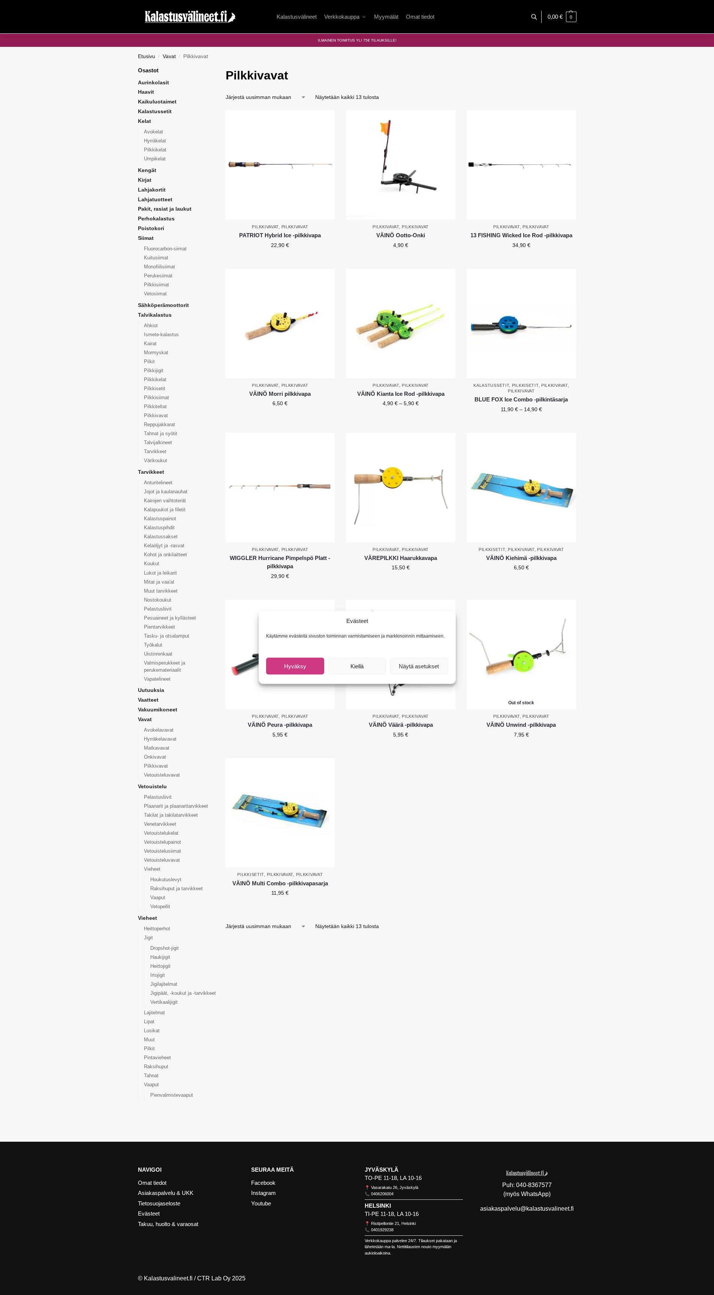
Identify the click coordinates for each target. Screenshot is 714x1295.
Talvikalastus (155, 315)
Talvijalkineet (158, 442)
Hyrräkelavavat (160, 739)
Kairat (150, 343)
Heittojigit (160, 966)
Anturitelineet (158, 482)
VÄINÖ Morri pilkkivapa (280, 394)
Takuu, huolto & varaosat (168, 1224)
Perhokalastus (156, 219)
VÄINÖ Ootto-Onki (400, 235)
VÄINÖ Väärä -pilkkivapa (401, 725)
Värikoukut (155, 460)
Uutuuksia (151, 690)
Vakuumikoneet (157, 710)
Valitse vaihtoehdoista (279, 261)
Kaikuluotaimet (157, 102)
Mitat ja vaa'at (159, 582)
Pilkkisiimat (156, 284)
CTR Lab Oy (214, 1278)
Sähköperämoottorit (163, 305)
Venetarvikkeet (160, 824)
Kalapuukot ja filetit (165, 509)
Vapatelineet (157, 679)
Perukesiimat (158, 275)
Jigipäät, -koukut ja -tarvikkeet (183, 993)
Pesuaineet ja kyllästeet (170, 618)
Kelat (144, 121)
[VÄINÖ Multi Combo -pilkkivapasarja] (280, 813)
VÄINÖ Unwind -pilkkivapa (521, 725)
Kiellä (357, 666)
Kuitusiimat (156, 257)
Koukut (151, 563)
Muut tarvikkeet (161, 591)
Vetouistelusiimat (162, 851)
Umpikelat (155, 159)
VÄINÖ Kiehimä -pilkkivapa (521, 558)
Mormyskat (156, 352)
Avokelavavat (159, 730)
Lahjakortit (152, 190)
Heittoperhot (157, 928)
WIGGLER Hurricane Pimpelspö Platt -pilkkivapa (280, 562)
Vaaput (157, 897)
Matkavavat (156, 748)
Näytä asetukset (419, 666)
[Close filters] (228, 935)
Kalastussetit (491, 385)
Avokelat (153, 132)
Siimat (146, 238)
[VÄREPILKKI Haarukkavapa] (400, 487)
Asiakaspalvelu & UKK (165, 1193)
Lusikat (152, 1030)
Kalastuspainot (160, 518)
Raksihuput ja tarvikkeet (176, 888)
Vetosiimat (155, 293)
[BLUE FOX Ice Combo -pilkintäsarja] (521, 323)
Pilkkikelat (155, 150)
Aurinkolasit (153, 82)
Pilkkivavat (265, 227)
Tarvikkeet (155, 451)
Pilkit (149, 361)
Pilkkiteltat (155, 406)
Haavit (146, 92)
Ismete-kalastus (161, 334)
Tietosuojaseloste (159, 1203)
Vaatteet (148, 700)
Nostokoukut (157, 600)
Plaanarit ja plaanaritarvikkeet (176, 806)
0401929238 (382, 1230)
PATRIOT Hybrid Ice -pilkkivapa (280, 235)
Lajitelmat (154, 1012)
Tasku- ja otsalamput (166, 636)
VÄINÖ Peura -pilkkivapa (280, 725)
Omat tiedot (152, 1183)
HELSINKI (378, 1205)
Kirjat (144, 180)
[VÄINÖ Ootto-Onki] (400, 165)
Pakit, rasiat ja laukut (165, 209)
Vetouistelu (152, 786)
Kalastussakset (161, 536)
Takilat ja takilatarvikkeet (171, 815)
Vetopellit (160, 906)
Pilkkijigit (153, 370)
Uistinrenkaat (158, 654)
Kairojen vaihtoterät (165, 500)
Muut (149, 1039)
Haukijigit (160, 957)
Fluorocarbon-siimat (165, 249)
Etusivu (146, 56)
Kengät (147, 170)
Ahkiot (151, 325)
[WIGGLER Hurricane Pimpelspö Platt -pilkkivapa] (280, 487)
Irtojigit (157, 975)
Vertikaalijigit (164, 1002)
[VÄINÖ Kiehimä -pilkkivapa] (521, 487)
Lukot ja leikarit (160, 573)
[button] (562, 17)
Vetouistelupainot (162, 842)
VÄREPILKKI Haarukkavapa (400, 558)
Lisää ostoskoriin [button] (401, 261)
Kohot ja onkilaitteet (165, 554)
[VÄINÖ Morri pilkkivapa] (280, 323)
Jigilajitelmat (163, 984)
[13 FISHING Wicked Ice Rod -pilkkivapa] (521, 165)
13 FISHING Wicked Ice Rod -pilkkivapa (521, 235)
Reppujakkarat (159, 424)
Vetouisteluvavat (162, 775)
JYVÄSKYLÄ (381, 1169)
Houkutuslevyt (165, 879)
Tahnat (151, 1075)
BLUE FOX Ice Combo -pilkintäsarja (521, 399)
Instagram (263, 1193)
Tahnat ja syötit (160, 433)
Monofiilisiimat (159, 266)
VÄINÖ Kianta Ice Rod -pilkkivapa (401, 394)
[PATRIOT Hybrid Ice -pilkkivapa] (280, 165)
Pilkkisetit (525, 385)
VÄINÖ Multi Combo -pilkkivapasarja (280, 883)
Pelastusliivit (158, 609)
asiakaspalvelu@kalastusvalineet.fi (527, 1208)
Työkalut (153, 645)
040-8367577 (534, 1185)
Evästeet (149, 1213)
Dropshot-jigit (164, 948)
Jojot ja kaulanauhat (165, 491)
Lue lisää (521, 751)
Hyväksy (295, 666)
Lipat (149, 1021)
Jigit (148, 937)
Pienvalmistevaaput (171, 1095)
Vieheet (152, 869)
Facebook (263, 1183)
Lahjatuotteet (155, 199)
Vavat (169, 56)
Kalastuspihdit (159, 527)
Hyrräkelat (155, 141)
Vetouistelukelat (161, 833)
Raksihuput (156, 1066)
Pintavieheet (157, 1057)
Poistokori (151, 228)
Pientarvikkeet (159, 627)
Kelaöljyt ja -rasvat (164, 545)
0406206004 (382, 1194)
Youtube (261, 1203)
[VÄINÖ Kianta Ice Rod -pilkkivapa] (400, 323)
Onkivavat (155, 757)
